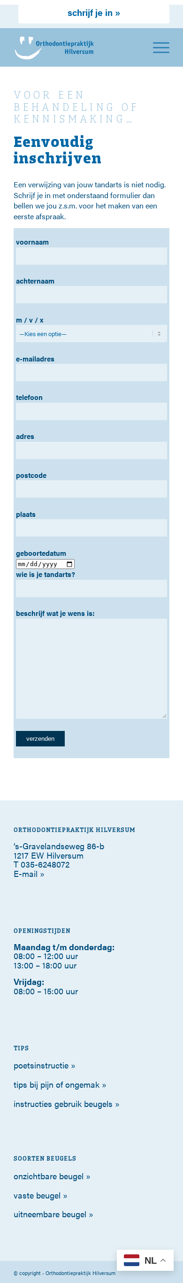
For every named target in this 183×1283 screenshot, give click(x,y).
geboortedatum (41, 553)
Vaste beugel (37, 1195)
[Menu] (156, 47)
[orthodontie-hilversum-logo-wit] (76, 47)
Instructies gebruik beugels (63, 1103)
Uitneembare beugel (50, 1214)
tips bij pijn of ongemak (56, 1084)
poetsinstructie (41, 1065)
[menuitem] (94, 13)
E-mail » (29, 873)
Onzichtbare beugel (49, 1176)
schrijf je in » (94, 12)
